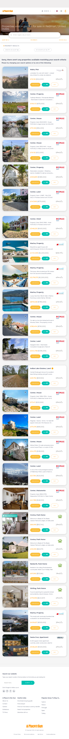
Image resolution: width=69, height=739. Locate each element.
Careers (5, 706)
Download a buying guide (24, 701)
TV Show (5, 712)
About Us (5, 701)
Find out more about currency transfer (28, 706)
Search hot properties (23, 709)
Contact (5, 704)
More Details (35, 84)
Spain (43, 710)
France (44, 705)
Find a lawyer (21, 704)
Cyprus (44, 702)
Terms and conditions (29, 734)
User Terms (40, 734)
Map (55, 84)
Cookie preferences (50, 734)
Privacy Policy (17, 734)
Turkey (44, 713)
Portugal (44, 707)
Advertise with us (22, 712)
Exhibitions (6, 709)
